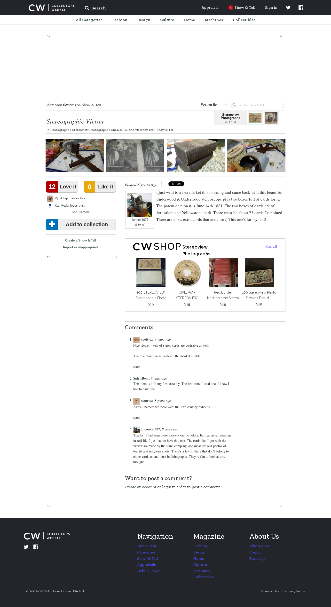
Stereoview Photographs (90, 130)
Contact (256, 552)
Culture (200, 564)
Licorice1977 (139, 220)
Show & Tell (119, 130)
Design (199, 552)
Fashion (200, 546)
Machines (201, 570)
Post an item (210, 104)
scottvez (147, 339)
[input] (130, 9)
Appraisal (210, 7)
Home (198, 558)
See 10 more (81, 212)
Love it (62, 186)
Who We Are (259, 546)
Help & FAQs (148, 570)
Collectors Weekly (52, 7)
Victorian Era (144, 130)
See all (271, 246)
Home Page (147, 546)
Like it (100, 186)
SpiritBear (141, 378)
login (166, 486)
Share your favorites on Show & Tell (73, 104)
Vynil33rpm (63, 198)
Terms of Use (269, 591)
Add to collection (87, 224)
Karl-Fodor (62, 205)
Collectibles (203, 577)
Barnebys (257, 558)
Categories (146, 552)
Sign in (271, 7)
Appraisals (146, 564)
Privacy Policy (294, 591)
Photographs (59, 130)
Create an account (140, 486)
